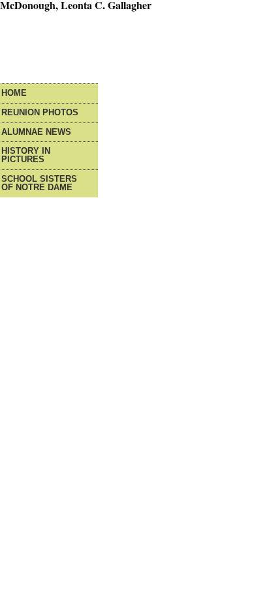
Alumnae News (36, 132)
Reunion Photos (39, 113)
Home (14, 93)
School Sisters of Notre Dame (39, 183)
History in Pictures (25, 155)
